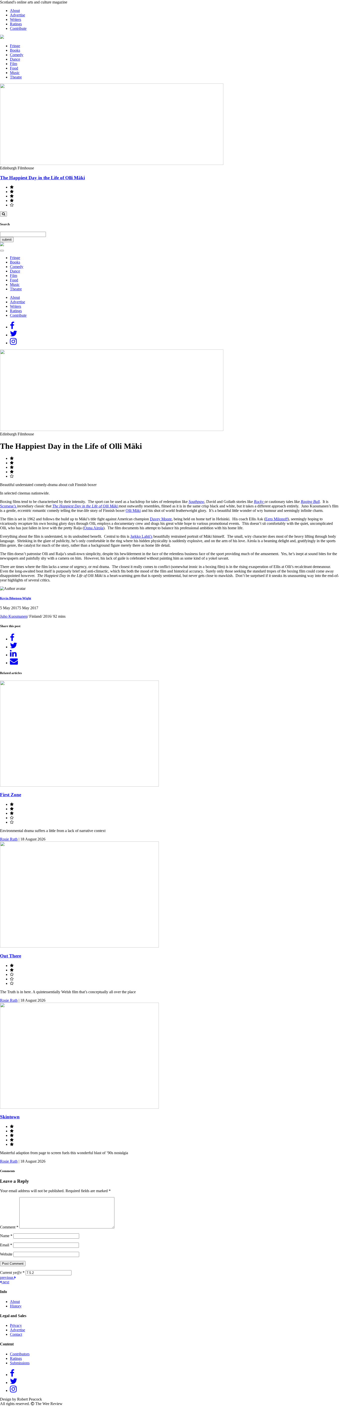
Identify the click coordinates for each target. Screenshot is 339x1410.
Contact (16, 1334)
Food (14, 68)
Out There (10, 955)
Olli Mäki (133, 510)
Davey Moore (161, 519)
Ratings (16, 24)
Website (6, 1254)
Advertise (17, 15)
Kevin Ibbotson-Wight (15, 598)
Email (6, 1245)
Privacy (16, 1325)
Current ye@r (12, 1272)
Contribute (18, 28)
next (5, 1282)
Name (6, 1236)
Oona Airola (93, 528)
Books (15, 50)
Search (5, 224)
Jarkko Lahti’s (141, 536)
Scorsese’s (8, 506)
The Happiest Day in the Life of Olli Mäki (42, 177)
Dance (15, 59)
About (15, 10)
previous (7, 1277)
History (16, 1306)
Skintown (10, 1116)
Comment (9, 1227)
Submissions (20, 1363)
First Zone (10, 794)
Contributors (20, 1354)
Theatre (16, 77)
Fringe (15, 46)
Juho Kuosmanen (13, 616)
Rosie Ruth (9, 839)
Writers (15, 19)
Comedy (16, 55)
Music (15, 73)
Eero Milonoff (276, 519)
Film (13, 64)
